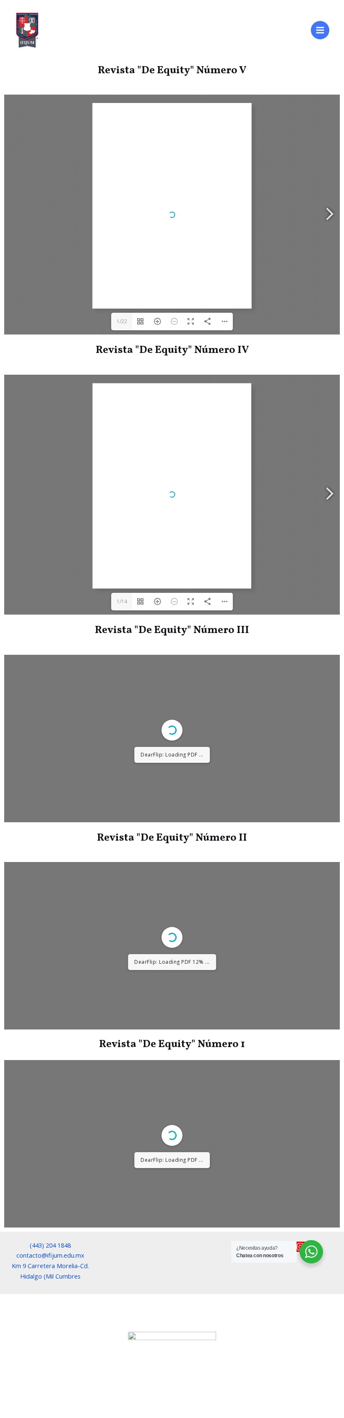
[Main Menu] (320, 30)
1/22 (122, 321)
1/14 (122, 601)
